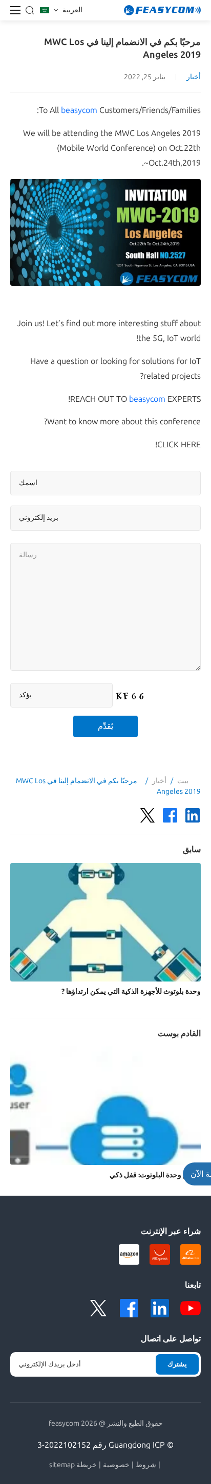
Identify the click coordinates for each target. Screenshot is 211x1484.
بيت (182, 781)
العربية (72, 10)
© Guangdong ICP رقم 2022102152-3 (105, 1445)
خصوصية (116, 1465)
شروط (146, 1465)
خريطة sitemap (73, 1465)
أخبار (193, 77)
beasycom (79, 110)
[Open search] (30, 10)
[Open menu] (15, 10)
